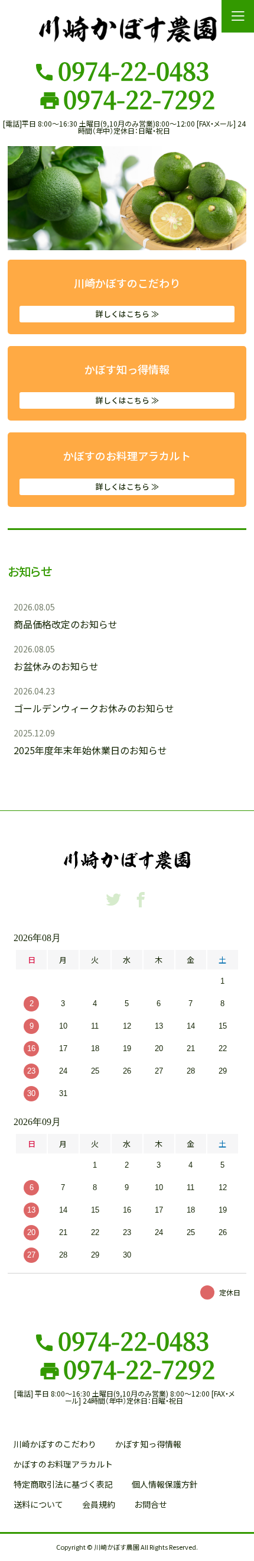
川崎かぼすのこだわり (127, 297)
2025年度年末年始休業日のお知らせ (90, 750)
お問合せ (150, 1504)
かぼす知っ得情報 (127, 383)
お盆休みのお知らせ (56, 666)
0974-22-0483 (133, 70)
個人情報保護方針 (165, 1484)
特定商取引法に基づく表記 (63, 1484)
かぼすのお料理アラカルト (127, 470)
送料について (38, 1504)
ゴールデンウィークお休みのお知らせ (94, 708)
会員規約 (98, 1504)
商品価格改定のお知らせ (66, 624)
